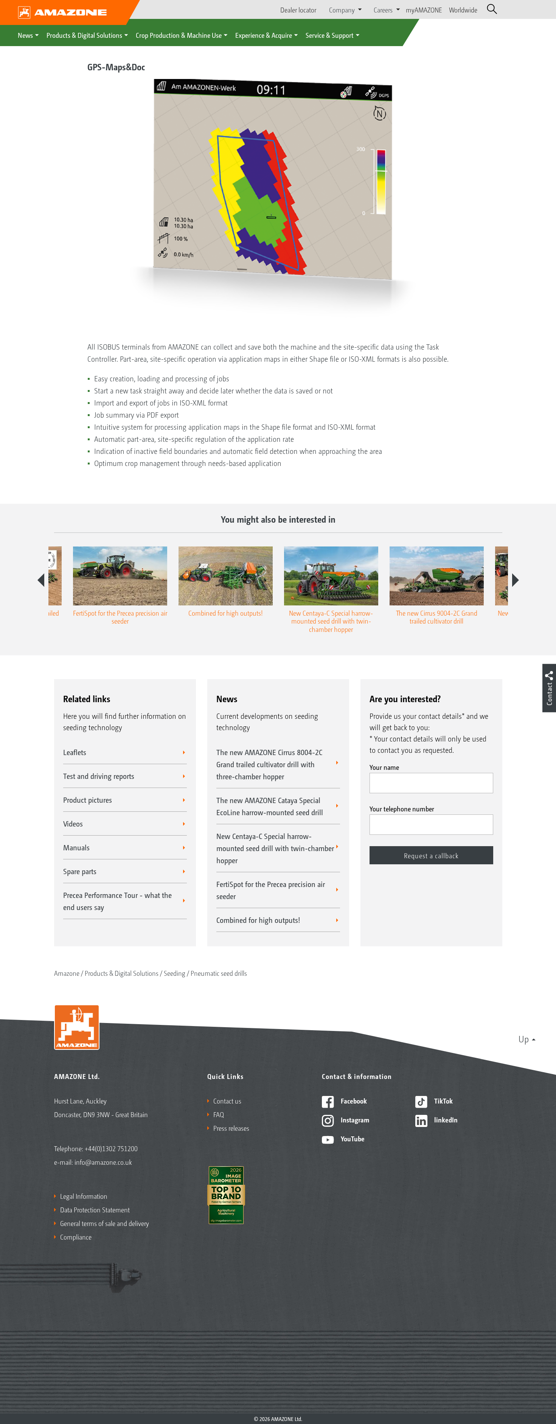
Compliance (76, 1236)
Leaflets (74, 752)
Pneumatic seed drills (219, 972)
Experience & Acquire (263, 34)
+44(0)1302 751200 (111, 1148)
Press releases (231, 1127)
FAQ (218, 1114)
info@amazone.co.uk (103, 1161)
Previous (41, 580)
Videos (73, 823)
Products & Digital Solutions (84, 34)
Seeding (174, 972)
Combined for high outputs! (258, 920)
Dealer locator (298, 9)
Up (524, 1038)
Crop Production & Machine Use (179, 34)
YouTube (352, 1138)
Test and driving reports (98, 776)
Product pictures (87, 799)
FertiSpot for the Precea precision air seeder (270, 890)
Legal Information (83, 1195)
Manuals (76, 847)
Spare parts (79, 871)
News (25, 34)
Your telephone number (402, 808)
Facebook (353, 1100)
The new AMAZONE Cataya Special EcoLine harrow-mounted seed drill (269, 806)
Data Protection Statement (95, 1209)
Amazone (66, 972)
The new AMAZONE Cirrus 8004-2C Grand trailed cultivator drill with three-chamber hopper (269, 764)
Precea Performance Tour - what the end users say (117, 901)
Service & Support (330, 34)
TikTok (443, 1100)
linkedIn (445, 1119)
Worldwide (463, 9)
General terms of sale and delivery (104, 1223)
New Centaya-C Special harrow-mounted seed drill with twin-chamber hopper (275, 848)
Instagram (354, 1119)
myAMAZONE (424, 9)
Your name (384, 766)
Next (515, 580)
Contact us (227, 1100)
